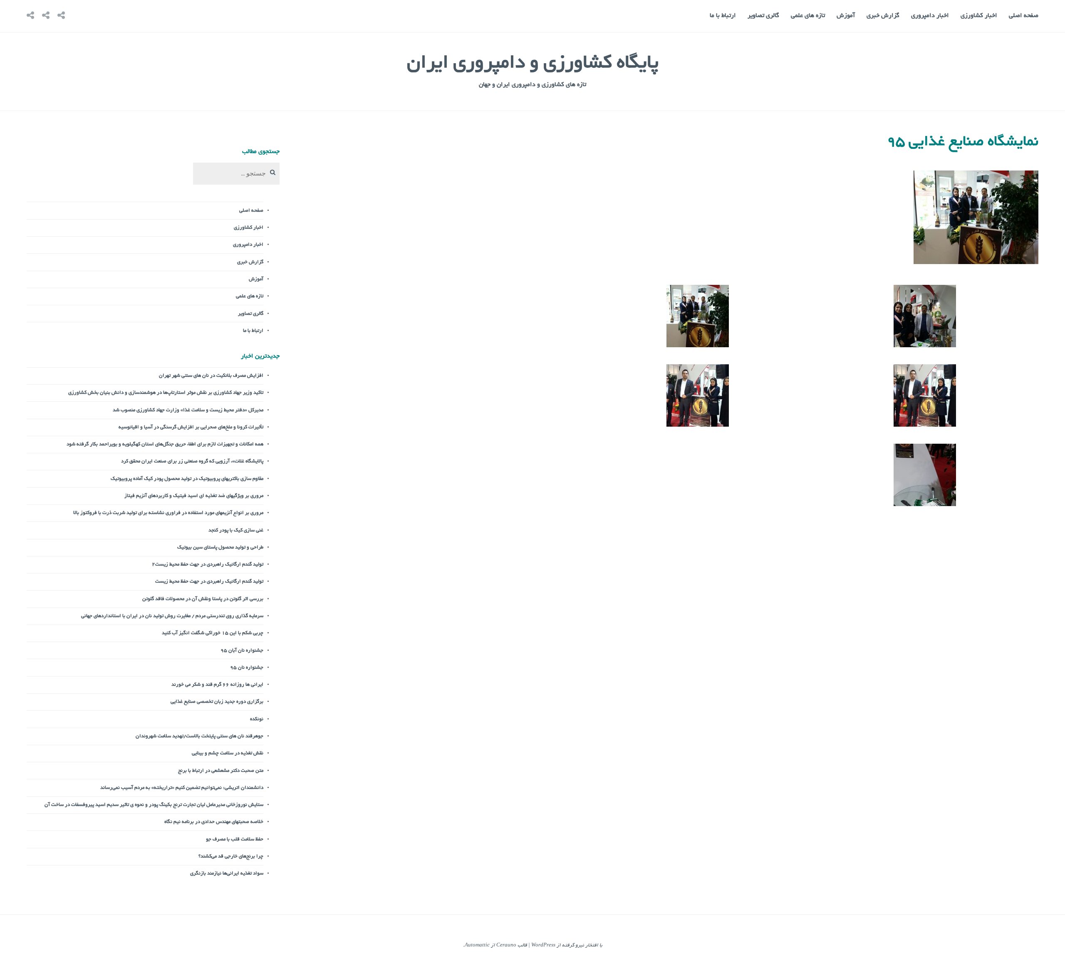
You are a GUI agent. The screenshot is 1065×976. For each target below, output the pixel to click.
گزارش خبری (883, 15)
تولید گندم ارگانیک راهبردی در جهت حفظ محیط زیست (209, 581)
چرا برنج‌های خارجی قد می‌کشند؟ (230, 856)
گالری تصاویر (763, 15)
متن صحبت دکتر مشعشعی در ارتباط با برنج (220, 770)
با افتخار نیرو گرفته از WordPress (566, 945)
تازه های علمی (808, 15)
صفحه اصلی (1023, 15)
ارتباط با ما (723, 15)
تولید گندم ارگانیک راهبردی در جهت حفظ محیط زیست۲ (207, 564)
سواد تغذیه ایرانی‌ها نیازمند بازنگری (226, 873)
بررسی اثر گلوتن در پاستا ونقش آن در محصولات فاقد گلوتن (202, 599)
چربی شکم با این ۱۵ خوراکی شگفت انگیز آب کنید (212, 633)
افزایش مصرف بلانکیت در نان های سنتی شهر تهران (211, 375)
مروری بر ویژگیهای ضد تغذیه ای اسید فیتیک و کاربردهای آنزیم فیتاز (193, 496)
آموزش (846, 15)
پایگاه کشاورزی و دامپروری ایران (533, 64)
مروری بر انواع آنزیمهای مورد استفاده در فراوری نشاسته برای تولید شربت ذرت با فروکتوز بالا (168, 513)
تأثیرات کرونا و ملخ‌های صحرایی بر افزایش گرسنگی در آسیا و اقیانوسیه (191, 427)
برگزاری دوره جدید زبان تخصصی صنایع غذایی (217, 701)
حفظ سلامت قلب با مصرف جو (234, 839)
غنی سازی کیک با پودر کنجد (235, 530)
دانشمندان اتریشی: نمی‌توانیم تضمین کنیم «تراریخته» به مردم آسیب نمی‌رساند (181, 788)
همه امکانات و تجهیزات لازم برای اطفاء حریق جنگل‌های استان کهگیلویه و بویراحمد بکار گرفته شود (165, 444)
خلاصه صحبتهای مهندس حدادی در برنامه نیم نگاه (213, 822)
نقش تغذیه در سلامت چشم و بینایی (227, 753)
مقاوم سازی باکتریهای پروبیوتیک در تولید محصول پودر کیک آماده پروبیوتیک (187, 479)
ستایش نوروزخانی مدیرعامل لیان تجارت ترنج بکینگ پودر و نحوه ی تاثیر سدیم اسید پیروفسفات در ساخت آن (154, 805)
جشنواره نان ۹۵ (246, 667)
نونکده (256, 719)
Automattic (477, 945)
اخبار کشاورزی (979, 15)
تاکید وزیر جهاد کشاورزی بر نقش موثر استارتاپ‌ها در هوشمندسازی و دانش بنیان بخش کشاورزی (165, 392)
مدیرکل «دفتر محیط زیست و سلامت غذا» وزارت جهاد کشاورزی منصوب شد (188, 410)
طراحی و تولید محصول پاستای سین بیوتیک (220, 547)
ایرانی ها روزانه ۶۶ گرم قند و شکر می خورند (217, 684)
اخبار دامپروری (930, 15)
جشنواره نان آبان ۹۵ (241, 650)
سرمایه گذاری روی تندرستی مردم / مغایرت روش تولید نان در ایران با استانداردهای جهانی (172, 616)
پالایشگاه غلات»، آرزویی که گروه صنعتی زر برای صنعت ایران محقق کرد (192, 461)
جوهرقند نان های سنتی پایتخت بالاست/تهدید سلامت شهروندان (199, 736)
